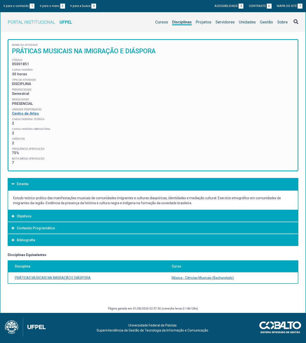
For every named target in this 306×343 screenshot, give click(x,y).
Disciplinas (182, 22)
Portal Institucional (40, 22)
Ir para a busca (82, 6)
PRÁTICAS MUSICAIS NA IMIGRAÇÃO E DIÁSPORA (53, 278)
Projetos (203, 22)
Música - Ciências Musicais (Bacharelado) (203, 278)
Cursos (161, 22)
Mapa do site (289, 6)
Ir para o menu (52, 6)
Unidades (247, 22)
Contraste (259, 6)
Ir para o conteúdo (18, 6)
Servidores (225, 22)
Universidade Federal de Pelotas (152, 325)
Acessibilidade (228, 6)
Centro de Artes (25, 113)
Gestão (266, 22)
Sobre (282, 22)
